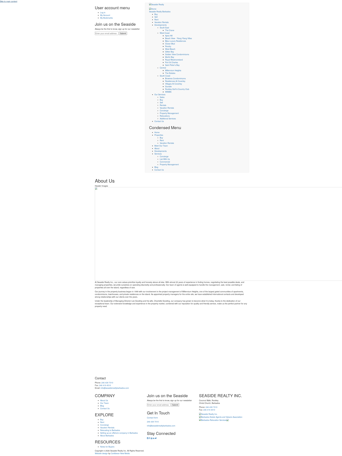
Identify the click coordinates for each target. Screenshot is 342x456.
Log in (102, 12)
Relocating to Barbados (110, 430)
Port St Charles (171, 62)
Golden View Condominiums (177, 54)
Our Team (104, 403)
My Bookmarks (106, 17)
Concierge (164, 110)
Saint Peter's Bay (172, 65)
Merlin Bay (169, 57)
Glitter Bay (169, 51)
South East (164, 27)
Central (163, 67)
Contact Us (159, 121)
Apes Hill (168, 35)
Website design (101, 453)
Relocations (165, 116)
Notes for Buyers (107, 446)
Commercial (165, 161)
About (156, 148)
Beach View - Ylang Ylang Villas (178, 38)
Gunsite (168, 86)
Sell (156, 17)
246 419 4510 (105, 385)
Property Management (169, 113)
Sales (162, 97)
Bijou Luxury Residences (175, 41)
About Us (104, 400)
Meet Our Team (161, 145)
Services (158, 153)
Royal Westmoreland (174, 59)
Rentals (163, 105)
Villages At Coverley (173, 83)
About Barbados (107, 435)
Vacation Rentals (161, 22)
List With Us (165, 159)
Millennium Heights (173, 70)
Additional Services (168, 118)
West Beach (170, 49)
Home (157, 132)
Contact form (152, 417)
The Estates (170, 73)
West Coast (165, 33)
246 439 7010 (107, 382)
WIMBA (168, 91)
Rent (156, 19)
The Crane (169, 30)
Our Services (159, 94)
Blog (156, 167)
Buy (156, 14)
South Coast (165, 75)
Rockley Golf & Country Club (177, 89)
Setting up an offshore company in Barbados (119, 433)
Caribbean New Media (120, 453)
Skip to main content (8, 1)
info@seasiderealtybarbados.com (115, 388)
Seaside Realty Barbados (159, 11)
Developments (160, 25)
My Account (105, 15)
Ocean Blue (170, 43)
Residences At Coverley (175, 81)
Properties (158, 135)
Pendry (168, 46)
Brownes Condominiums (175, 78)
